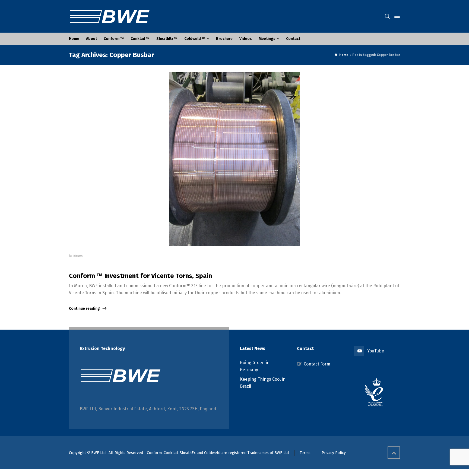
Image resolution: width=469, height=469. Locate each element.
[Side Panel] (396, 16)
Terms (305, 453)
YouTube (375, 351)
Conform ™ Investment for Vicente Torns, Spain (140, 276)
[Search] (387, 16)
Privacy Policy (334, 453)
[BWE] (109, 16)
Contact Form (317, 364)
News (78, 256)
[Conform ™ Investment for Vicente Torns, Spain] (234, 159)
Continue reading (84, 308)
